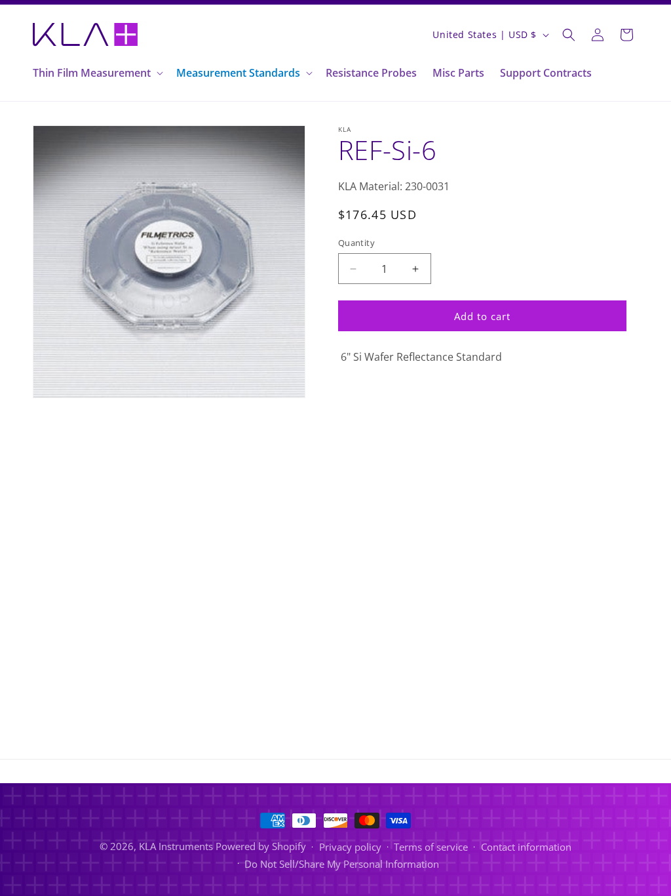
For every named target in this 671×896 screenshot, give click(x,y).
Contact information (526, 846)
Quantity (356, 243)
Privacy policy (350, 846)
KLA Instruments (176, 846)
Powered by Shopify (261, 846)
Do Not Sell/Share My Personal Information (341, 863)
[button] (96, 73)
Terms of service (431, 846)
